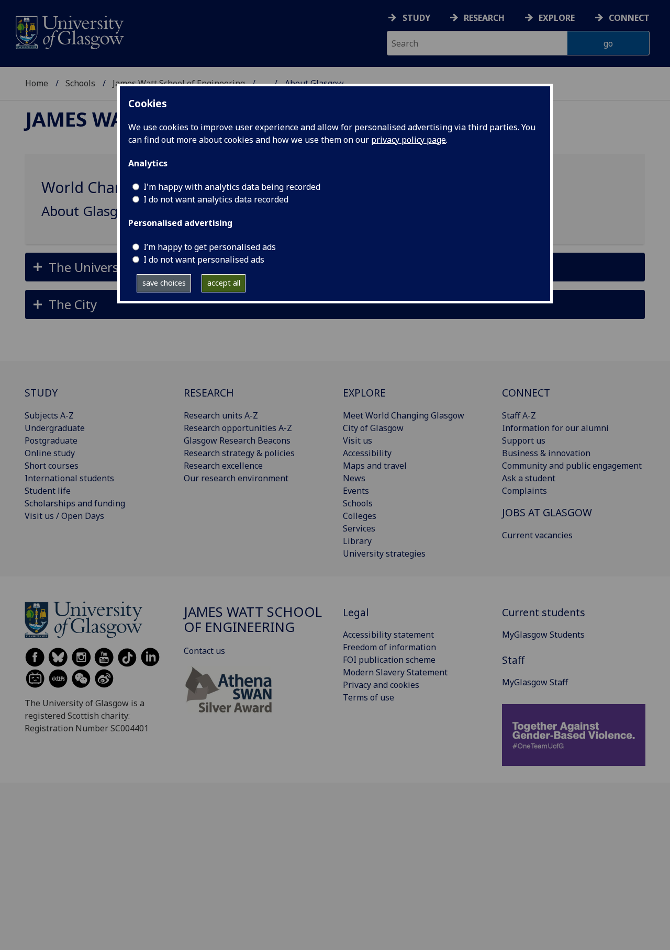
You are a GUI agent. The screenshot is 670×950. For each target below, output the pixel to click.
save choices (164, 283)
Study (416, 18)
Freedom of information (389, 647)
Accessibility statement (388, 634)
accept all (223, 283)
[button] (335, 304)
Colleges (359, 516)
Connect (629, 18)
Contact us (204, 651)
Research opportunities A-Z (238, 428)
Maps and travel (375, 465)
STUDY (41, 393)
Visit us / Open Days (64, 516)
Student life (48, 490)
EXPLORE (364, 393)
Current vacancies (537, 535)
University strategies (384, 553)
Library (357, 541)
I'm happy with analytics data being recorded (231, 187)
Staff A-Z (519, 415)
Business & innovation (546, 453)
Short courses (52, 465)
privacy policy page (408, 139)
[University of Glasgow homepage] (69, 31)
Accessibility (367, 453)
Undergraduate (55, 428)
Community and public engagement (572, 465)
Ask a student (528, 478)
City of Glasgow (373, 428)
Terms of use (368, 697)
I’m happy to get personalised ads (209, 247)
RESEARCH (209, 393)
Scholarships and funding (75, 503)
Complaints (524, 490)
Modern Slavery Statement (395, 672)
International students (69, 478)
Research (484, 18)
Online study (50, 453)
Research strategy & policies (239, 453)
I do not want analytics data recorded (215, 199)
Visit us (357, 440)
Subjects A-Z (49, 415)
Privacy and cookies (381, 685)
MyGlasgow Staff (535, 682)
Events (356, 490)
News (354, 478)
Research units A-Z (221, 415)
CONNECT (526, 393)
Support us (523, 440)
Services (359, 528)
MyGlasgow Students (543, 634)
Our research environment (236, 478)
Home (36, 83)
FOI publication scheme (389, 659)
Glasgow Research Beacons (237, 440)
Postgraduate (51, 440)
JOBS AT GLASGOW (547, 512)
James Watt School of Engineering (253, 620)
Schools (80, 83)
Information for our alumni (555, 428)
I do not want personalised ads (203, 259)
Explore (557, 18)
